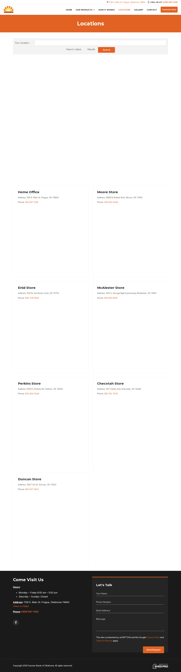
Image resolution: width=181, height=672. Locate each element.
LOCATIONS (124, 10)
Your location (22, 42)
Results (91, 49)
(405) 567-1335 (170, 2)
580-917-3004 (32, 489)
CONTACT (152, 10)
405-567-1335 (31, 202)
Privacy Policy (153, 637)
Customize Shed (169, 9)
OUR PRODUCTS (84, 10)
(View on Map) (21, 606)
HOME (69, 10)
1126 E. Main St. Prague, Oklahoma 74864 (127, 2)
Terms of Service (104, 641)
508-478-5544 (32, 298)
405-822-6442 (111, 202)
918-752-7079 (111, 393)
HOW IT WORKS (106, 10)
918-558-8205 (111, 298)
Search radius (73, 49)
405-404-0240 (32, 393)
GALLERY (138, 10)
